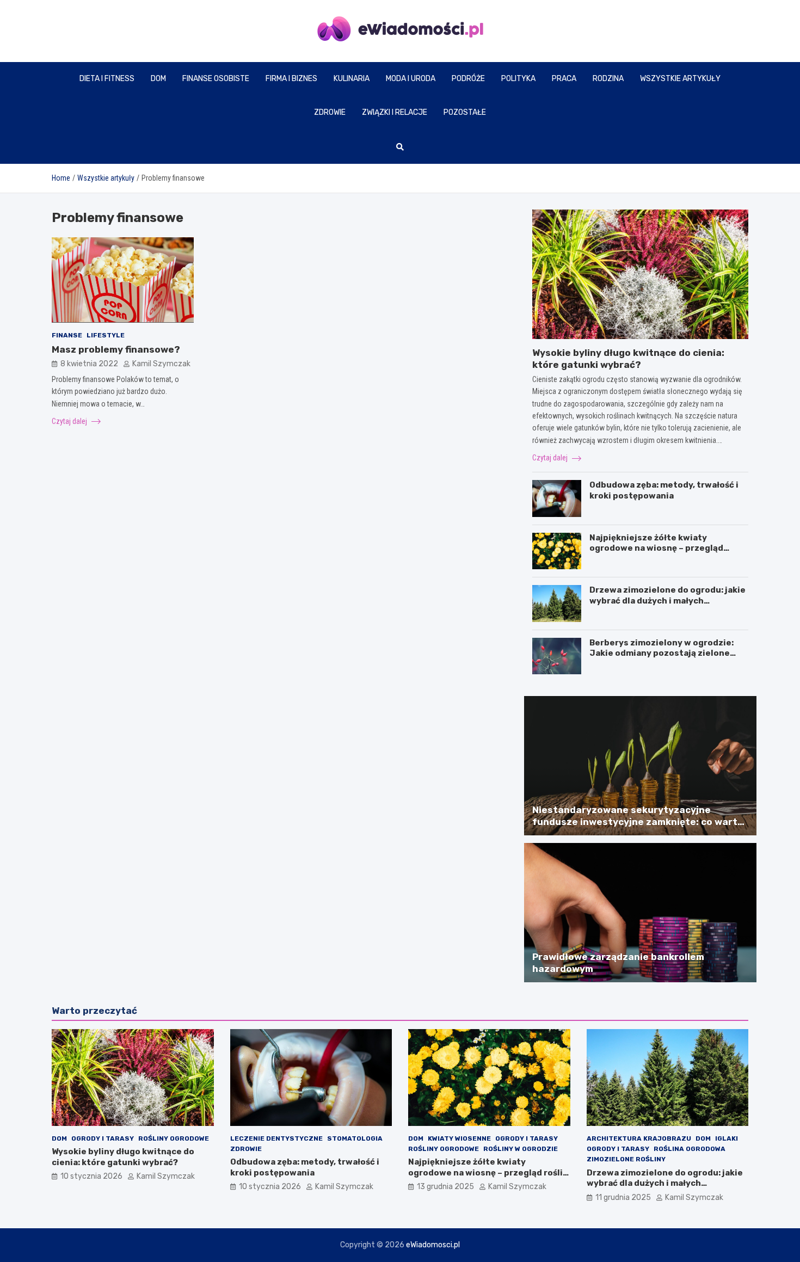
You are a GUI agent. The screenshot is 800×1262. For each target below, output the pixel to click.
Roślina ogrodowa (689, 1149)
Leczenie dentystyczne (276, 1138)
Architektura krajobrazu (639, 1138)
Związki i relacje (394, 112)
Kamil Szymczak (161, 363)
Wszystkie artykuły (680, 78)
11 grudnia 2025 (623, 1197)
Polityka (518, 78)
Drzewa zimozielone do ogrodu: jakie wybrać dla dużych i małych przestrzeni (667, 600)
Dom (158, 78)
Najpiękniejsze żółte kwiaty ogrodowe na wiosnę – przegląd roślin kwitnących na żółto (656, 548)
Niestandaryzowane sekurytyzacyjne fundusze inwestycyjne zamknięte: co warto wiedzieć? (637, 821)
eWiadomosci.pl (433, 1244)
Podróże (468, 78)
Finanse (67, 334)
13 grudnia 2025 (445, 1186)
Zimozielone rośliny (626, 1159)
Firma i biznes (291, 78)
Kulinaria (352, 78)
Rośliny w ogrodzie (520, 1149)
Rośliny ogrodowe (173, 1138)
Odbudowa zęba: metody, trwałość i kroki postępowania (664, 490)
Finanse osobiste (215, 78)
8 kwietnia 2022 (89, 363)
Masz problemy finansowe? (116, 349)
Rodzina (608, 78)
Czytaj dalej (70, 420)
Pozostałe (465, 112)
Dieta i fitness (106, 78)
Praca (564, 78)
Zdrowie (330, 112)
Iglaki (726, 1138)
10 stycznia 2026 (91, 1176)
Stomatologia (355, 1138)
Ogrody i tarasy (102, 1138)
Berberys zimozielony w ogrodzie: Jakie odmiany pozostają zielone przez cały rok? (661, 653)
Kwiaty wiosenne (459, 1138)
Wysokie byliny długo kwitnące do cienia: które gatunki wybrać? (123, 1157)
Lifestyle (106, 334)
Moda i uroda (410, 78)
